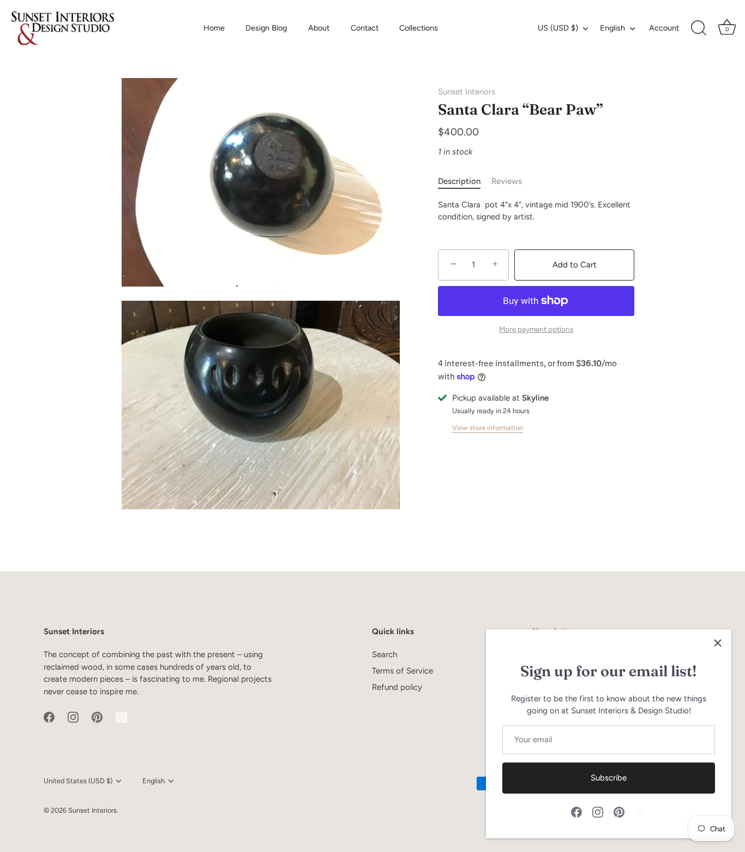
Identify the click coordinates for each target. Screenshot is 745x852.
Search (384, 654)
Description (459, 181)
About (318, 28)
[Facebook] (576, 812)
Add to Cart (574, 265)
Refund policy (397, 687)
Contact (364, 28)
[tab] (464, 181)
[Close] (718, 643)
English (612, 28)
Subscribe (609, 778)
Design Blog (266, 28)
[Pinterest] (619, 812)
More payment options (536, 329)
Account (664, 28)
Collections (418, 28)
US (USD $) (558, 28)
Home (214, 28)
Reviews (506, 181)
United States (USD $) (78, 781)
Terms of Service (402, 671)
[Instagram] (597, 812)
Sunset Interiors (466, 92)
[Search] (699, 28)
